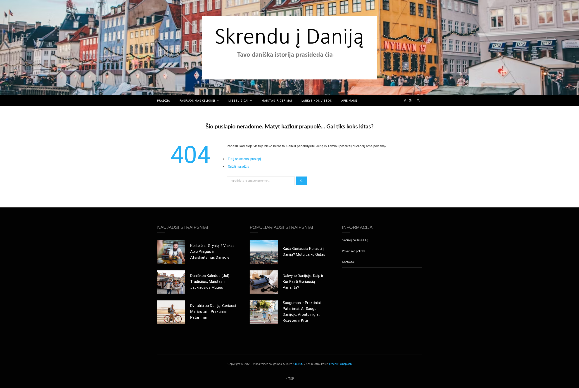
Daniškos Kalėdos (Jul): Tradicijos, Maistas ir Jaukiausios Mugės (210, 281)
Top (291, 378)
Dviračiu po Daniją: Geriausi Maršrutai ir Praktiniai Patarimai (213, 311)
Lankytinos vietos (316, 100)
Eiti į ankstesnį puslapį (244, 159)
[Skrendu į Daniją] (289, 47)
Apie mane (349, 100)
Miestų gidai (238, 100)
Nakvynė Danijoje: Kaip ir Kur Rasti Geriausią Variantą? (303, 281)
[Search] (418, 100)
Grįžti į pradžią (238, 167)
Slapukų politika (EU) (355, 240)
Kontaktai (348, 262)
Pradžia (163, 100)
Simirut (297, 364)
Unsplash (346, 364)
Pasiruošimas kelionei (197, 100)
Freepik (334, 364)
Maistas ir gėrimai (277, 100)
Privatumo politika (353, 251)
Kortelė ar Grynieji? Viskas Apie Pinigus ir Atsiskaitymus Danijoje (212, 251)
